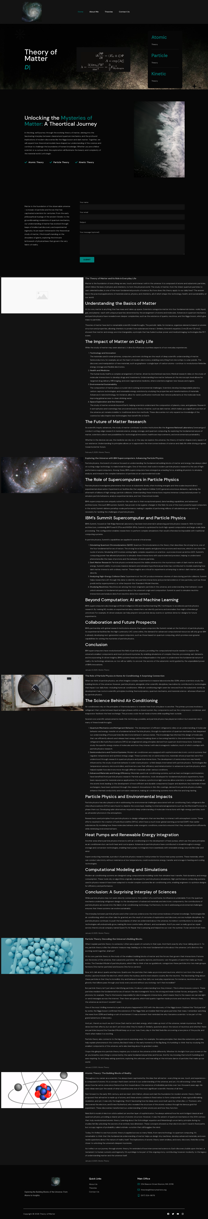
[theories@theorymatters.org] (138, 1189)
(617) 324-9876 (148, 1195)
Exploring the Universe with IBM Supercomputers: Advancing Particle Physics (124, 458)
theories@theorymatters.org (153, 1189)
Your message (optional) (89, 232)
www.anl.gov (199, 427)
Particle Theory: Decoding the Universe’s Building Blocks (113, 939)
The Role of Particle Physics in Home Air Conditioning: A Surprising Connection (124, 675)
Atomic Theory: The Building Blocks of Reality (108, 1073)
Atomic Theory (104, 452)
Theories (109, 11)
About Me (93, 11)
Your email (84, 212)
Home (80, 11)
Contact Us (124, 11)
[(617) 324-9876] (138, 1195)
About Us (93, 1184)
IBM (87, 650)
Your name (84, 202)
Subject (83, 222)
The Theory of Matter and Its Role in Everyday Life (110, 278)
